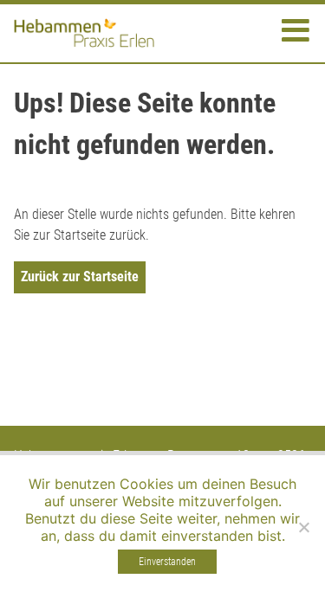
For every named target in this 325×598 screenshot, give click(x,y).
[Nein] (303, 527)
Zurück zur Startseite (80, 276)
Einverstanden (167, 562)
